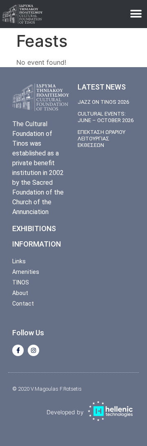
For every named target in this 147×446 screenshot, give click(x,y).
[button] (136, 14)
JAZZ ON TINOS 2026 (103, 102)
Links (19, 261)
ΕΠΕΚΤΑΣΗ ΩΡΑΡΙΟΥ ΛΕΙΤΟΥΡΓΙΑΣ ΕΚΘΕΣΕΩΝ (101, 138)
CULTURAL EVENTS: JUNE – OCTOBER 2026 (106, 117)
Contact (23, 303)
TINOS (20, 282)
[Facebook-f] (18, 350)
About (20, 293)
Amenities (25, 272)
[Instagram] (33, 350)
